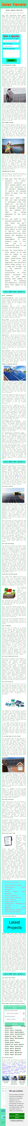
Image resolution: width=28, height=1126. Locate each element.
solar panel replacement (8, 1073)
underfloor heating (11, 1066)
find (6, 980)
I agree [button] (17, 1114)
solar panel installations (15, 849)
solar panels (21, 16)
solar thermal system (17, 134)
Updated (3, 1111)
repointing (4, 1064)
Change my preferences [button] (17, 1120)
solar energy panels (20, 936)
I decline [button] (17, 1117)
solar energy (18, 68)
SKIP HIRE (16, 1072)
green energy (15, 1063)
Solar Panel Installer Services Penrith (13, 1003)
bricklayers (20, 1064)
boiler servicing (20, 1068)
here (21, 1001)
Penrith (17, 475)
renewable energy (6, 1071)
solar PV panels (22, 942)
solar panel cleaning (13, 1069)
